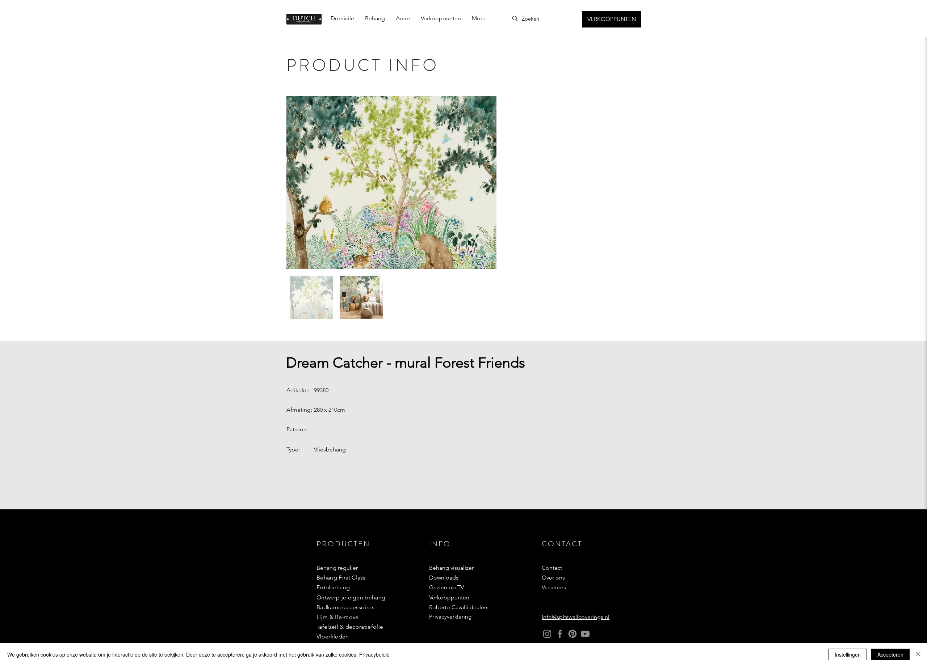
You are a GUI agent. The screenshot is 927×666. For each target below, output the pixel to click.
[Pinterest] (572, 633)
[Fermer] (918, 654)
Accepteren (890, 654)
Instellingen (848, 654)
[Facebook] (559, 633)
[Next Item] (484, 182)
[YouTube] (585, 633)
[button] (375, 18)
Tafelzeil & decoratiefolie (349, 626)
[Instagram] (547, 633)
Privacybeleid (374, 654)
